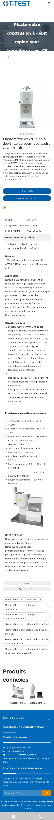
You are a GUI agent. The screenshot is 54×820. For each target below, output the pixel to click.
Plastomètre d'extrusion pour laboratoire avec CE (21, 616)
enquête (28, 191)
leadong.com (45, 805)
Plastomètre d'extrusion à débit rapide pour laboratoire (26, 641)
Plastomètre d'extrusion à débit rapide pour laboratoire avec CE (26, 651)
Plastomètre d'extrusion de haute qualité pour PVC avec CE (37, 702)
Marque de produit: (16, 225)
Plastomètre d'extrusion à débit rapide (26, 624)
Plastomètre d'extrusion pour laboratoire (21, 607)
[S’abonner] (46, 793)
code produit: (12, 230)
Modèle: (9, 220)
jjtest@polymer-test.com (19, 747)
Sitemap (27, 808)
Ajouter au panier (27, 198)
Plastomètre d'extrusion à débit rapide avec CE (26, 631)
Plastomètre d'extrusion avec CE (23, 599)
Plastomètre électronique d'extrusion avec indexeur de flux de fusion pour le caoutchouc (17, 702)
